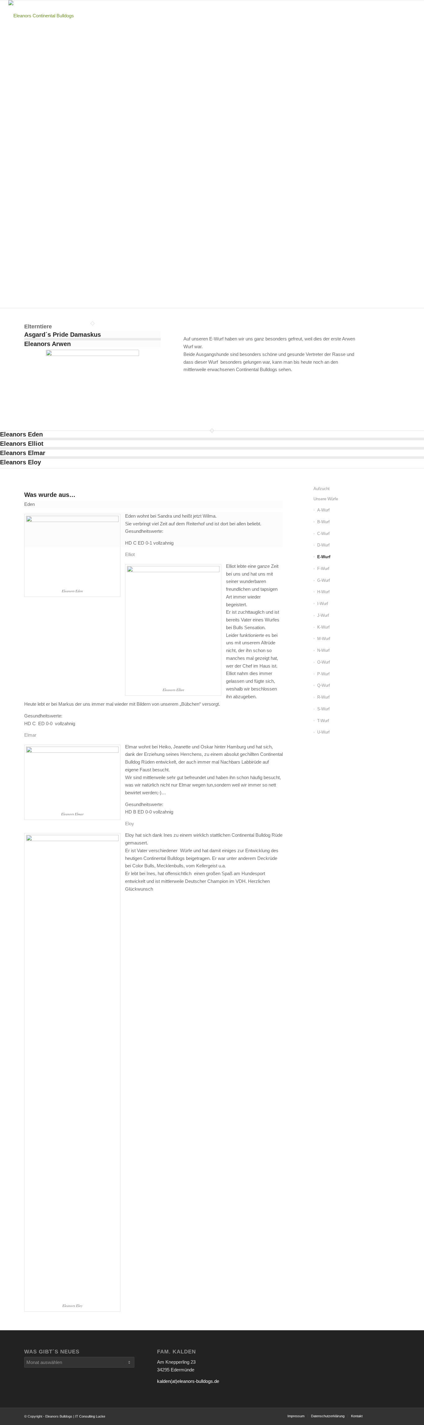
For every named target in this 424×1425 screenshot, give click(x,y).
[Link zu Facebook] (395, 1415)
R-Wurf (323, 697)
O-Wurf (323, 662)
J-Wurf (323, 615)
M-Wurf (323, 638)
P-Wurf (323, 674)
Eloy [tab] (129, 823)
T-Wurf (323, 720)
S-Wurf (323, 709)
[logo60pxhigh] (41, 15)
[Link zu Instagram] (385, 1415)
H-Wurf (323, 592)
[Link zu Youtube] (376, 1415)
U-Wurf (323, 732)
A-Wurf (323, 510)
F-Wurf (323, 568)
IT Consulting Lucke (90, 1416)
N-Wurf (323, 650)
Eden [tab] (29, 504)
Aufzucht (321, 488)
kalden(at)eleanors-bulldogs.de (188, 1381)
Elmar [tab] (30, 735)
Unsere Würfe (325, 499)
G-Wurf (323, 580)
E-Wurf (323, 557)
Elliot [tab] (130, 554)
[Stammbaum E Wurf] (92, 382)
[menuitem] (242, 15)
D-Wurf (323, 545)
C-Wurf (323, 533)
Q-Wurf (323, 685)
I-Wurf (322, 603)
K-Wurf (323, 627)
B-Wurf (323, 522)
